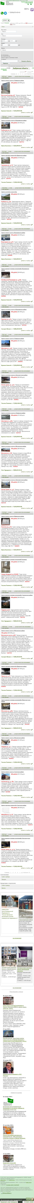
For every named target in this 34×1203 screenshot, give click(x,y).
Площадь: (3, 39)
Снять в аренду (6, 885)
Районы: (3, 48)
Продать (4, 879)
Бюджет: (3, 43)
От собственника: (5, 55)
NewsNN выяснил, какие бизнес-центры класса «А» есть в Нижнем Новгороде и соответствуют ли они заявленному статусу (14, 1040)
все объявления (17, 938)
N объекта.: (3, 59)
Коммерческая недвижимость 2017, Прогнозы (12, 1075)
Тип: (2, 34)
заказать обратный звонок (31, 4)
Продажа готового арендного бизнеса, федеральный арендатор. (24, 969)
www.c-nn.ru (28, 4)
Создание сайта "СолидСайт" (12, 1184)
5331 (11, 24)
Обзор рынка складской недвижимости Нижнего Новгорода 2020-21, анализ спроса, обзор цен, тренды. (15, 1007)
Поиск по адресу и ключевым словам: (9, 57)
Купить (3, 888)
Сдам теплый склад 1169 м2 (26, 919)
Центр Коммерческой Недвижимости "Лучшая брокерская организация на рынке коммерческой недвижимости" (10, 915)
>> (25, 73)
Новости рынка (16, 1093)
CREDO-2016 (5, 909)
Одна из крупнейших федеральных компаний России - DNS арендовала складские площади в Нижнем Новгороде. (14, 1137)
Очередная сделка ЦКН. (9, 1163)
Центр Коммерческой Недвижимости (9, 3)
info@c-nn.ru (12, 1179)
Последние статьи (16, 992)
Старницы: (13, 73)
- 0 (32, 68)
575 (26, 23)
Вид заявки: (4, 29)
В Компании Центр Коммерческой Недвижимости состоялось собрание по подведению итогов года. (13, 1108)
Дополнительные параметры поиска (16, 66)
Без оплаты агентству (5, 56)
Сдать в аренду (6, 876)
